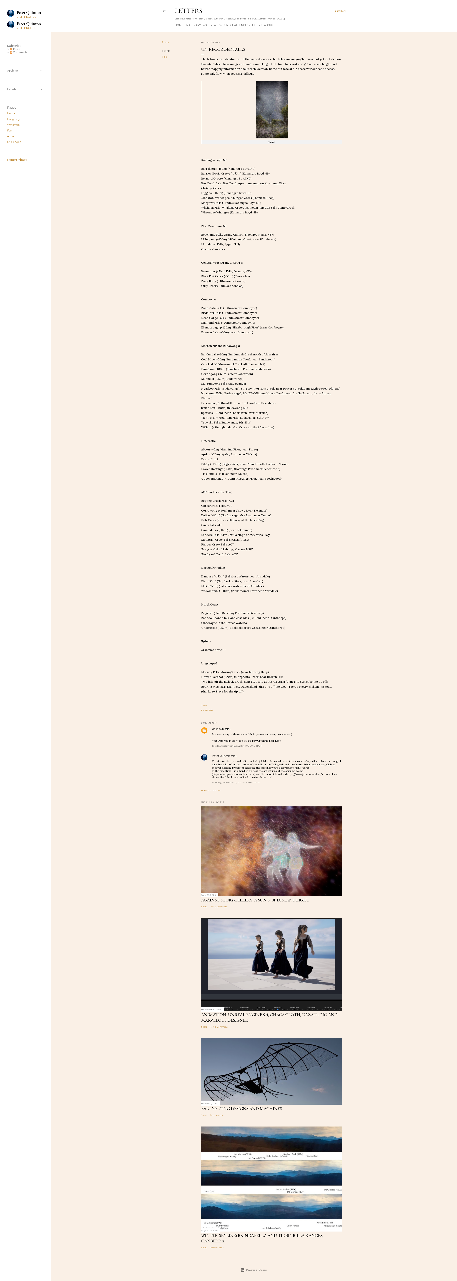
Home (179, 25)
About (268, 25)
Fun (225, 25)
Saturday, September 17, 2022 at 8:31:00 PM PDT (237, 782)
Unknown (218, 729)
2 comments (216, 1115)
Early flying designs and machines (241, 1108)
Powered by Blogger (256, 1269)
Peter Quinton (221, 755)
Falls (164, 56)
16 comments (217, 1247)
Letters (188, 10)
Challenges (239, 25)
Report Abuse (17, 159)
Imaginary (193, 25)
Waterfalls (212, 25)
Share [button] (165, 42)
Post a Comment (211, 790)
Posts (16, 49)
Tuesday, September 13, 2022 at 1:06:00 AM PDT (237, 745)
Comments (19, 52)
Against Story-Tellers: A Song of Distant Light (255, 900)
